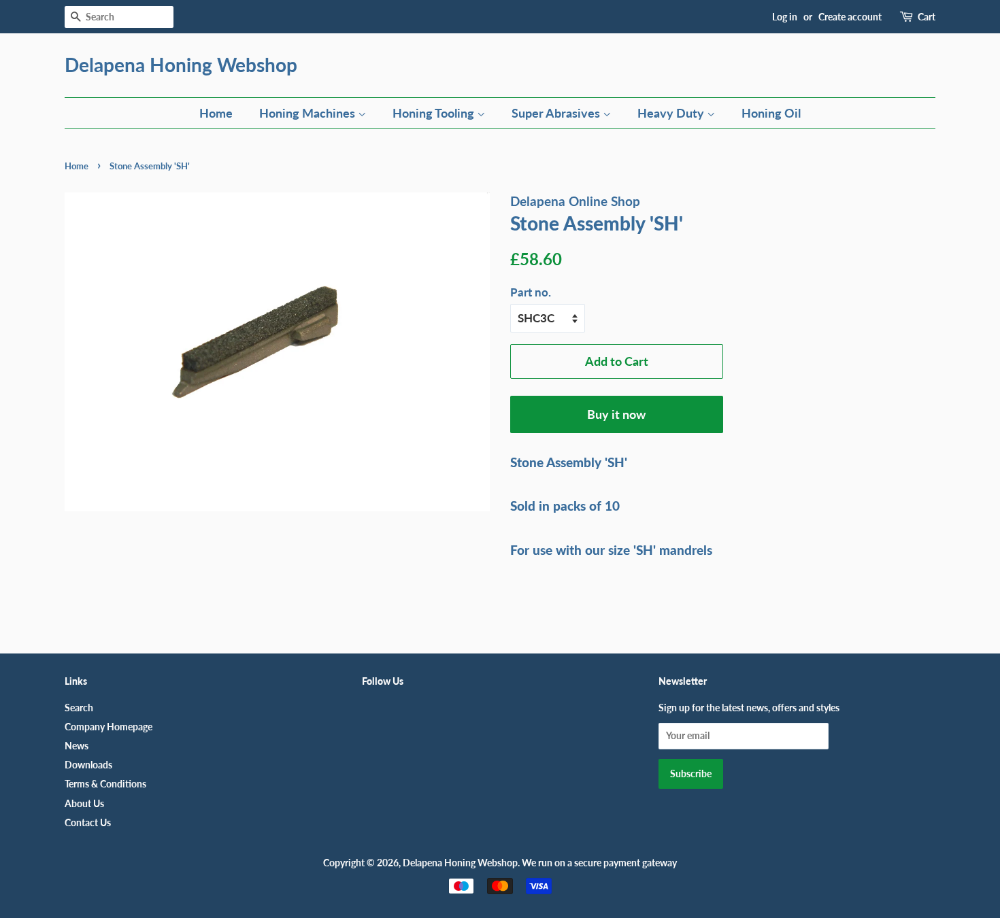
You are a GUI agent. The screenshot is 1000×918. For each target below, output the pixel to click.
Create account (850, 16)
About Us (84, 803)
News (76, 745)
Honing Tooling (435, 112)
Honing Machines (308, 112)
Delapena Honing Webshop (181, 65)
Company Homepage (108, 726)
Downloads (88, 764)
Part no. (530, 292)
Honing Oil (771, 112)
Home (216, 112)
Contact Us (88, 822)
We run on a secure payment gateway (599, 862)
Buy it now (616, 414)
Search (79, 707)
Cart (926, 16)
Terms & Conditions (105, 783)
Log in (784, 16)
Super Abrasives (557, 112)
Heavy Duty (672, 112)
